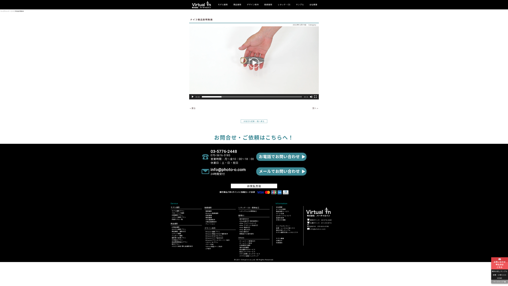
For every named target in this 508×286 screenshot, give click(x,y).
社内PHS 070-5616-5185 (319, 226)
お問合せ (279, 241)
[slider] (252, 96)
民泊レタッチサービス (247, 252)
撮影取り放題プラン (179, 238)
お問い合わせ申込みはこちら (500, 264)
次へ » (315, 108)
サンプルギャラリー (283, 226)
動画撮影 (209, 211)
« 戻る (193, 108)
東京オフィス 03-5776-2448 (321, 220)
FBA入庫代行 (244, 232)
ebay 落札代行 (244, 230)
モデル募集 (280, 238)
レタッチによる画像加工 (248, 211)
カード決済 (280, 214)
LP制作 (208, 249)
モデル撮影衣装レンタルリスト (287, 232)
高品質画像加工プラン (180, 242)
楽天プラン (176, 244)
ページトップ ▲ (499, 282)
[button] (254, 63)
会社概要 (313, 5)
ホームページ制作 (245, 243)
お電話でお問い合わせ (279, 156)
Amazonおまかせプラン (214, 236)
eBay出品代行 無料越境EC (248, 221)
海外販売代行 (244, 219)
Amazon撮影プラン (213, 232)
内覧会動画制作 (211, 222)
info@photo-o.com (318, 229)
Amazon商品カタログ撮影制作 (217, 234)
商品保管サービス (282, 211)
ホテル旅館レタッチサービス (249, 254)
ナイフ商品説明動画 (201, 19)
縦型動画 (209, 217)
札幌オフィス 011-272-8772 (321, 223)
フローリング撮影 (178, 213)
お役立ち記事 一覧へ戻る (254, 121)
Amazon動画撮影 (212, 213)
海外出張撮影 (244, 247)
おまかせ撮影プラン (179, 229)
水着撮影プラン (177, 215)
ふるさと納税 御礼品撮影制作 (182, 246)
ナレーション (210, 224)
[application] (254, 62)
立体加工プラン (177, 240)
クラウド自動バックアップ (248, 256)
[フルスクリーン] (315, 96)
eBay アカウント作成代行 (248, 225)
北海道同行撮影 (245, 245)
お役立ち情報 (281, 220)
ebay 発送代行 (244, 227)
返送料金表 (280, 218)
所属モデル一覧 (177, 219)
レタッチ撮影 (176, 233)
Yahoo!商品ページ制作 (214, 246)
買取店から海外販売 (246, 234)
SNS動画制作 (210, 220)
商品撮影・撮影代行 (179, 231)
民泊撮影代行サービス (247, 250)
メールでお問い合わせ (279, 171)
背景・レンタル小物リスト (285, 228)
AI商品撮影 (176, 227)
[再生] (192, 96)
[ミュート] (311, 96)
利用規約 (279, 243)
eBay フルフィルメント (248, 223)
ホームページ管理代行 (247, 241)
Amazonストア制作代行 (214, 238)
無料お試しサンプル (283, 230)
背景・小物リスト (500, 275)
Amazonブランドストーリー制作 (218, 240)
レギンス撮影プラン (179, 217)
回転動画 (209, 215)
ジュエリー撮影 (177, 236)
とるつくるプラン (212, 242)
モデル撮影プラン (178, 211)
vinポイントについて (283, 216)
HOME (499, 278)
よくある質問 (281, 209)
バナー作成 (210, 244)
